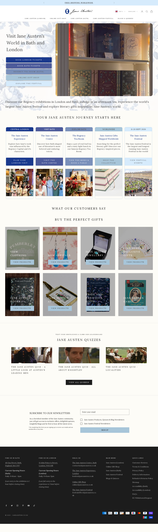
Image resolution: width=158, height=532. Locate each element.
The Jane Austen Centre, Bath (84, 463)
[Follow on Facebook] (6, 505)
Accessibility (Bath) (140, 486)
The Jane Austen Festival (82, 490)
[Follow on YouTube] (29, 505)
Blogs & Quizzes (125, 18)
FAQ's (134, 494)
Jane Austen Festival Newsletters (97, 424)
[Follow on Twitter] (12, 505)
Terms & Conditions (140, 467)
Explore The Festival (29, 83)
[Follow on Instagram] (17, 505)
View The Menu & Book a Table (79, 161)
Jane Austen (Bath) (80, 18)
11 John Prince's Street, (48, 463)
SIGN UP (104, 430)
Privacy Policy (138, 470)
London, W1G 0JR (46, 466)
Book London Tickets (29, 60)
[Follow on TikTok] (34, 505)
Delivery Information (141, 474)
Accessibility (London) (141, 490)
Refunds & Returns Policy (142, 478)
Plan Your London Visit (20, 161)
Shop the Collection (109, 161)
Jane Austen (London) (35, 18)
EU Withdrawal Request (142, 498)
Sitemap (135, 482)
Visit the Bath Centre (49, 161)
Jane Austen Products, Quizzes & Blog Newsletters (104, 420)
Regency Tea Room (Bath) (29, 72)
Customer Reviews (140, 463)
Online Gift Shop (58, 18)
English (131, 11)
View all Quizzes (79, 382)
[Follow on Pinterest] (23, 505)
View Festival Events (138, 161)
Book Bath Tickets (28, 66)
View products (22, 262)
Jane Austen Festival (103, 18)
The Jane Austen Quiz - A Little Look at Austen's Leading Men (28, 370)
